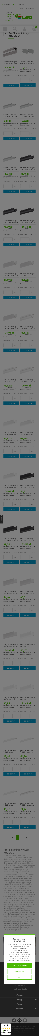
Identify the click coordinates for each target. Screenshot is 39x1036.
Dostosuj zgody (19, 971)
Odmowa (19, 977)
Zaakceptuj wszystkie (19, 965)
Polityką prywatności (20, 948)
